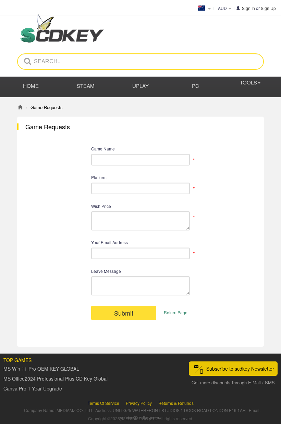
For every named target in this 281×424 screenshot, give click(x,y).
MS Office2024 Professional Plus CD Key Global (55, 378)
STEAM (86, 85)
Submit (123, 312)
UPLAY (140, 85)
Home (31, 85)
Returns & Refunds (176, 403)
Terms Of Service (103, 403)
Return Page (175, 312)
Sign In (248, 8)
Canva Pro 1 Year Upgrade (32, 388)
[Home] (20, 107)
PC (195, 85)
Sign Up (268, 8)
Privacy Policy (139, 403)
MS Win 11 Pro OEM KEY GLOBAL (41, 368)
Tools (248, 82)
